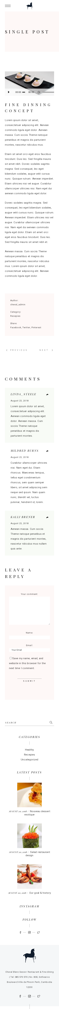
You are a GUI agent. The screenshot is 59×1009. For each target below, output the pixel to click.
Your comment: (29, 594)
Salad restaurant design (38, 853)
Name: (29, 632)
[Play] (8, 92)
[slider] (46, 92)
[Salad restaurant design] (29, 835)
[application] (29, 92)
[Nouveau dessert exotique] (29, 795)
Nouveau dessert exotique (37, 813)
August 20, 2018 (18, 811)
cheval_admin (17, 304)
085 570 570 (21, 977)
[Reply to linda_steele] (47, 394)
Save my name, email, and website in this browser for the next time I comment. (27, 663)
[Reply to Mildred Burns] (47, 451)
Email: (29, 645)
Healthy (29, 750)
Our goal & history (40, 893)
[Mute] (38, 92)
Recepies (15, 316)
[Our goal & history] (29, 876)
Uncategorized (29, 759)
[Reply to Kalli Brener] (47, 517)
